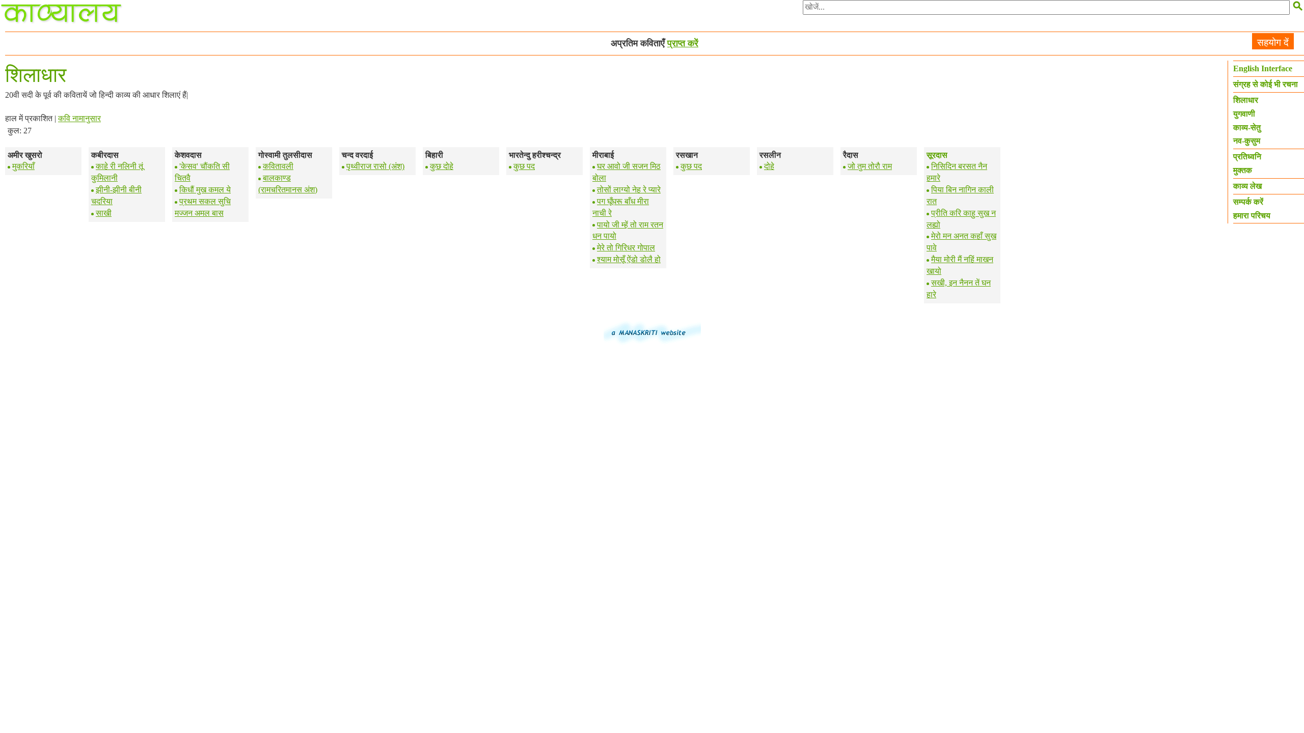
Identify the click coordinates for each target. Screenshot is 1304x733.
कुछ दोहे (441, 166)
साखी (104, 213)
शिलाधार (1245, 100)
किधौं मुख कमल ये (205, 189)
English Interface (1262, 68)
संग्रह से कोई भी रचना (1265, 84)
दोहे (769, 166)
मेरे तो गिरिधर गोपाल (626, 247)
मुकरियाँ (23, 166)
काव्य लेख (1247, 186)
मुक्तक (1242, 170)
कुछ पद (524, 166)
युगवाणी (1244, 113)
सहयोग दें (1273, 42)
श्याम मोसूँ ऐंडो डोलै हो (629, 259)
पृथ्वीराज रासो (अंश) (375, 166)
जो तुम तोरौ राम (870, 166)
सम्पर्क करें (1248, 202)
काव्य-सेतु (1247, 127)
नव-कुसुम (1246, 140)
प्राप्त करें (682, 43)
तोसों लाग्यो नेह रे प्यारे (629, 189)
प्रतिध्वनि (1247, 156)
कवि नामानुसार (79, 118)
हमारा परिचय (1251, 215)
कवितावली (278, 166)
